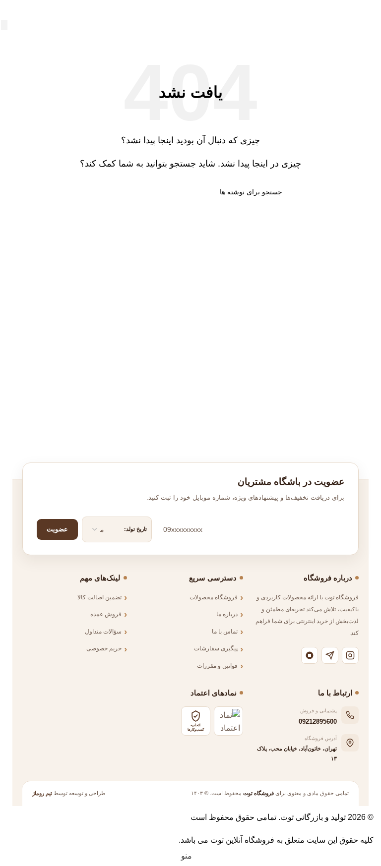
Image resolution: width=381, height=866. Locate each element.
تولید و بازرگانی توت (313, 817)
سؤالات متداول (103, 631)
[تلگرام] (329, 655)
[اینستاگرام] (350, 655)
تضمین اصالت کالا (99, 597)
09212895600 (318, 721)
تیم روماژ (42, 793)
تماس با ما (225, 631)
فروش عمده (106, 614)
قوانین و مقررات (217, 665)
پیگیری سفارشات (216, 648)
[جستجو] (4, 25)
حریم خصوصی (104, 648)
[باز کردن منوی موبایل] (370, 10)
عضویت (57, 529)
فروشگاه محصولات (214, 597)
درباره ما (227, 614)
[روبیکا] (309, 655)
